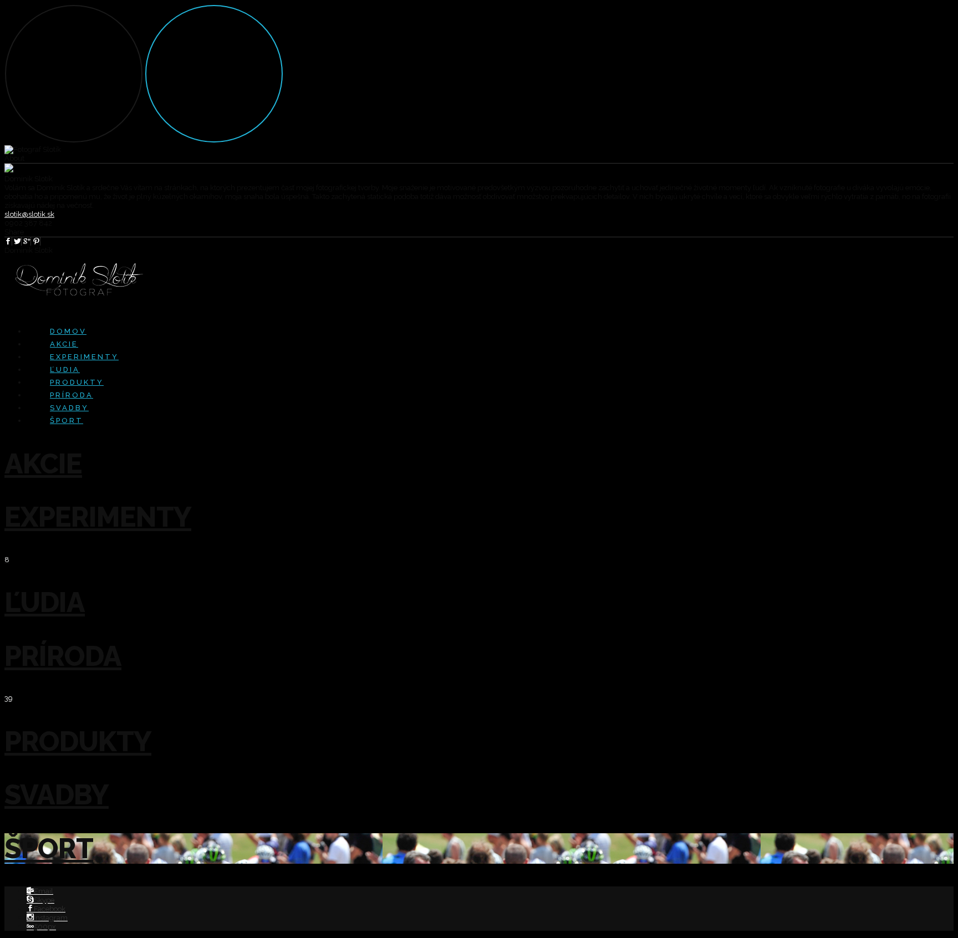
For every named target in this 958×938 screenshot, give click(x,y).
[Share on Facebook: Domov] (8, 241)
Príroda (71, 395)
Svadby (69, 408)
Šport (66, 420)
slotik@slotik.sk (29, 214)
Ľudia (65, 369)
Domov (68, 331)
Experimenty (84, 357)
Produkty (77, 382)
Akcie (64, 344)
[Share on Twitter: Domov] (18, 241)
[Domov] (36, 241)
